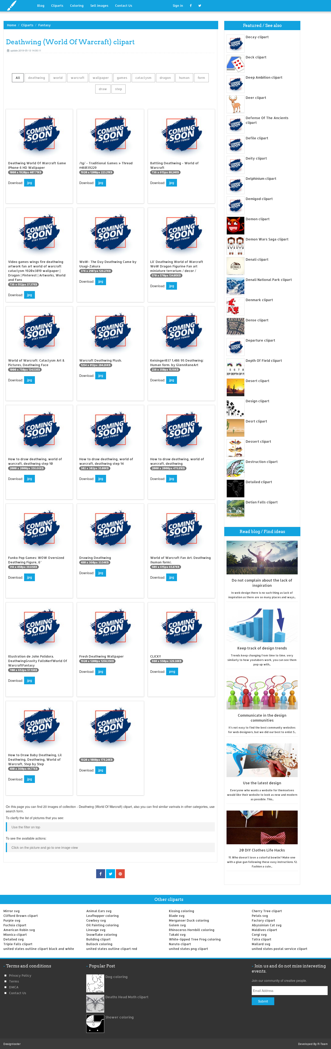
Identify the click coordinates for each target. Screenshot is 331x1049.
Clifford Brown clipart (20, 916)
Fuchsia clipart (14, 925)
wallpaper (101, 78)
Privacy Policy (20, 975)
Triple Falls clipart (17, 944)
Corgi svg (259, 934)
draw (103, 89)
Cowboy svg (96, 920)
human (184, 78)
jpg (29, 182)
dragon (165, 78)
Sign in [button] (178, 5)
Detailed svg (13, 939)
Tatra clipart (261, 939)
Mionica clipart (15, 934)
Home (11, 25)
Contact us (17, 993)
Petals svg (260, 916)
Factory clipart (263, 920)
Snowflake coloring (101, 934)
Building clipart (98, 939)
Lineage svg (95, 930)
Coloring (77, 5)
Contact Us (123, 5)
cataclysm (143, 78)
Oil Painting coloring (102, 925)
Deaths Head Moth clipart (126, 997)
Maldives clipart (264, 930)
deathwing (36, 78)
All (18, 78)
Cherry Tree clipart (267, 911)
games (122, 78)
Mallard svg (261, 944)
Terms (14, 981)
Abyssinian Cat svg (266, 925)
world (58, 78)
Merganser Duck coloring (189, 920)
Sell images (99, 5)
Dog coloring (116, 977)
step (118, 89)
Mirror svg (11, 911)
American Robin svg (19, 930)
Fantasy (44, 25)
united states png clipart (188, 949)
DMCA (13, 987)
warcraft (77, 78)
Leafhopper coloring (102, 916)
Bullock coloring (99, 944)
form (201, 78)
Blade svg (176, 916)
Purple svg (11, 920)
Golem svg (177, 925)
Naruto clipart (180, 944)
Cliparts (57, 5)
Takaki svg (177, 934)
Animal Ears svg (98, 911)
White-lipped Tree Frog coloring (195, 939)
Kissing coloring (181, 911)
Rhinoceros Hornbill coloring (191, 930)
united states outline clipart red (111, 949)
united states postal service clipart (279, 949)
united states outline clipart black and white (38, 949)
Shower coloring (119, 1017)
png (172, 671)
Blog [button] (40, 5)
